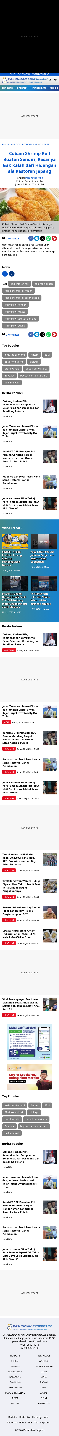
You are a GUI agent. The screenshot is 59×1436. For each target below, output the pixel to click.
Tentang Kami (42, 1422)
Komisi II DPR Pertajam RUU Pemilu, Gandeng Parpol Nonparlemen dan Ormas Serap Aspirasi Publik (19, 456)
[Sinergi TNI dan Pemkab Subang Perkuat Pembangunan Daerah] (15, 541)
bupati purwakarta (36, 368)
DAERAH (21, 87)
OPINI (44, 1398)
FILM (43, 1387)
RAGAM (44, 1382)
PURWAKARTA (15, 1371)
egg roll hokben (44, 283)
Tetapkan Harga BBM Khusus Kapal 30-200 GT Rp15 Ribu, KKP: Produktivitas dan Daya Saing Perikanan (20, 859)
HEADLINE (7, 87)
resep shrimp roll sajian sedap (22, 297)
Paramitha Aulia (34, 177)
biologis (34, 361)
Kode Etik (24, 1417)
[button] (22, 88)
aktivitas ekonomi (15, 354)
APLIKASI (43, 1361)
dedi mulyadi (12, 382)
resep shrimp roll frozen (18, 290)
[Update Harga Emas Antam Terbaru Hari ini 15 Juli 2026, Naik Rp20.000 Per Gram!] (50, 936)
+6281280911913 (29, 1344)
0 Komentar (12, 238)
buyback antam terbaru (33, 375)
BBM (47, 354)
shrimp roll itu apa (15, 311)
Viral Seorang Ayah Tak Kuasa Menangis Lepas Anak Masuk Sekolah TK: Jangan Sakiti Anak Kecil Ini (21, 1004)
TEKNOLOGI (44, 1355)
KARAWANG (15, 1376)
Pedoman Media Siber (19, 1422)
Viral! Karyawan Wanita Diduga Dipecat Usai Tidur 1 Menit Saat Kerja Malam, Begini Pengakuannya (21, 886)
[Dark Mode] (50, 80)
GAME (44, 1371)
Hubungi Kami (40, 1417)
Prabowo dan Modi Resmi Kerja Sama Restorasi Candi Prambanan (21, 480)
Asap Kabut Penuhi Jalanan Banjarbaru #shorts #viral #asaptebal (42, 557)
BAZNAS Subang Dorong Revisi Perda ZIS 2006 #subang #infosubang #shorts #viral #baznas (14, 600)
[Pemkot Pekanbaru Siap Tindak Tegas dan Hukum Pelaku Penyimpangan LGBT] (50, 912)
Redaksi (12, 1417)
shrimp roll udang (15, 325)
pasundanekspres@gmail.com (29, 1341)
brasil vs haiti (12, 368)
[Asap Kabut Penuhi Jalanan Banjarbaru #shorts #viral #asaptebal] (44, 541)
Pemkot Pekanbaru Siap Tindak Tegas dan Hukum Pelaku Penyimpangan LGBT (21, 911)
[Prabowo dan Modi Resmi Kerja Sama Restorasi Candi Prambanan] (50, 482)
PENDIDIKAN (39, 87)
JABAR (7, 722)
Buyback (9, 375)
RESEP (15, 1398)
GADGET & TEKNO (44, 1366)
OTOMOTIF (43, 1403)
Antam (34, 354)
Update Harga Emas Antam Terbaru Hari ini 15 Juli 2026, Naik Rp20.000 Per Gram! (19, 934)
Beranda (7, 144)
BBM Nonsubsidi (14, 361)
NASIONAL (9, 650)
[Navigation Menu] (55, 80)
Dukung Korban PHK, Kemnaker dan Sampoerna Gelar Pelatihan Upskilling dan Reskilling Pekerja (20, 406)
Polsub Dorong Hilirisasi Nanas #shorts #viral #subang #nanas (41, 598)
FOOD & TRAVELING (25, 144)
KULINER (44, 144)
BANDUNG (15, 1382)
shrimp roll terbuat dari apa (20, 318)
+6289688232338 (29, 1348)
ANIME (43, 1392)
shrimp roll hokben (15, 304)
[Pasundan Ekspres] (25, 80)
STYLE (44, 1376)
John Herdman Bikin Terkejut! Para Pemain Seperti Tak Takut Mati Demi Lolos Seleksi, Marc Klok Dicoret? (20, 503)
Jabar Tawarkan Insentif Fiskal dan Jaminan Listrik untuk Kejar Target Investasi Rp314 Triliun (20, 431)
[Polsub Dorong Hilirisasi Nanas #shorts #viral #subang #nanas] (44, 583)
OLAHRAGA (9, 798)
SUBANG (15, 1366)
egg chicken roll (19, 283)
